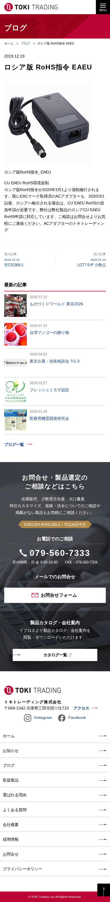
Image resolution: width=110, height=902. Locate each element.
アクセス (81, 708)
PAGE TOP (103, 890)
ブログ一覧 (14, 444)
